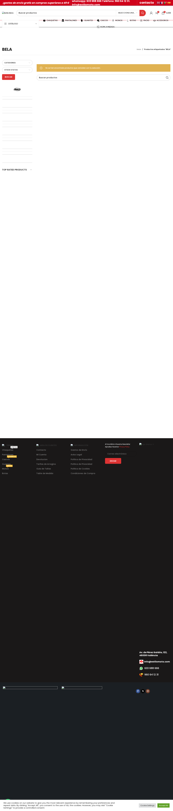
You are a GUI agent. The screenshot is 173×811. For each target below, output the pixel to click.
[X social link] (143, 691)
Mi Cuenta (41, 454)
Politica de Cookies (80, 468)
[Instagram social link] (148, 691)
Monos (7, 468)
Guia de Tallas (43, 468)
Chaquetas (9, 449)
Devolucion (41, 459)
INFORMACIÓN (81, 445)
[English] (158, 3)
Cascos (9, 459)
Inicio (139, 49)
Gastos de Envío (79, 450)
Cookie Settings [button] (147, 805)
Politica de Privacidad (81, 459)
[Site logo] (8, 13)
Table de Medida (44, 473)
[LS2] (17, 103)
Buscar (8, 77)
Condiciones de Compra (83, 473)
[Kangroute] (17, 117)
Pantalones (7, 454)
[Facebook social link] (138, 691)
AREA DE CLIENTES (48, 445)
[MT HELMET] (17, 89)
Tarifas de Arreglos (46, 464)
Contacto (41, 450)
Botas (5, 473)
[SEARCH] (142, 13)
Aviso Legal (76, 454)
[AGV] (17, 158)
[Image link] (30, 789)
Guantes (6, 464)
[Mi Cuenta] (151, 13)
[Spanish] (169, 3)
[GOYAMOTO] (17, 131)
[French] (162, 3)
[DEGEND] (17, 145)
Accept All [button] (163, 805)
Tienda (9, 445)
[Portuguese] (165, 3)
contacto (146, 3)
